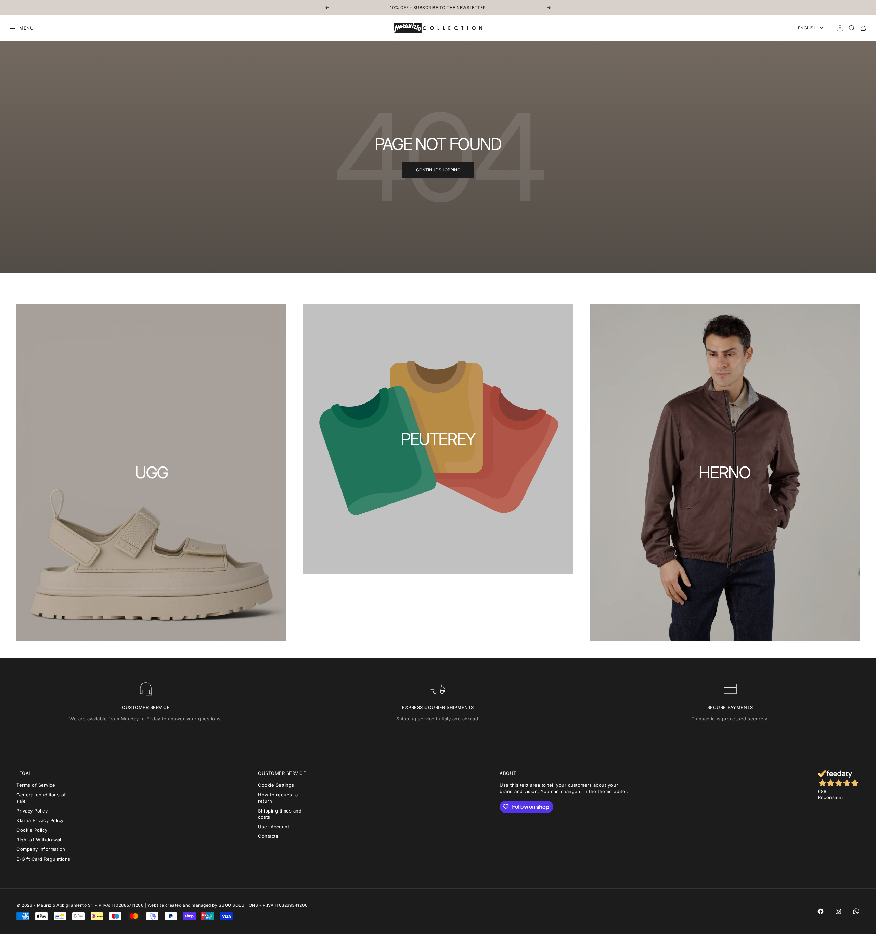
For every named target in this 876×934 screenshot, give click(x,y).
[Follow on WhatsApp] (856, 911)
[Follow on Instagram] (838, 911)
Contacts (268, 836)
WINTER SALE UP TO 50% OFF (438, 7)
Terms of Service (35, 785)
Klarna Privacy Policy (40, 820)
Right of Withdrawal (38, 839)
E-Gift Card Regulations (43, 859)
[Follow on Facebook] (820, 911)
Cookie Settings (276, 785)
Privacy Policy (32, 811)
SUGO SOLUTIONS (238, 905)
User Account (273, 826)
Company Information (40, 849)
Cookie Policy (32, 830)
